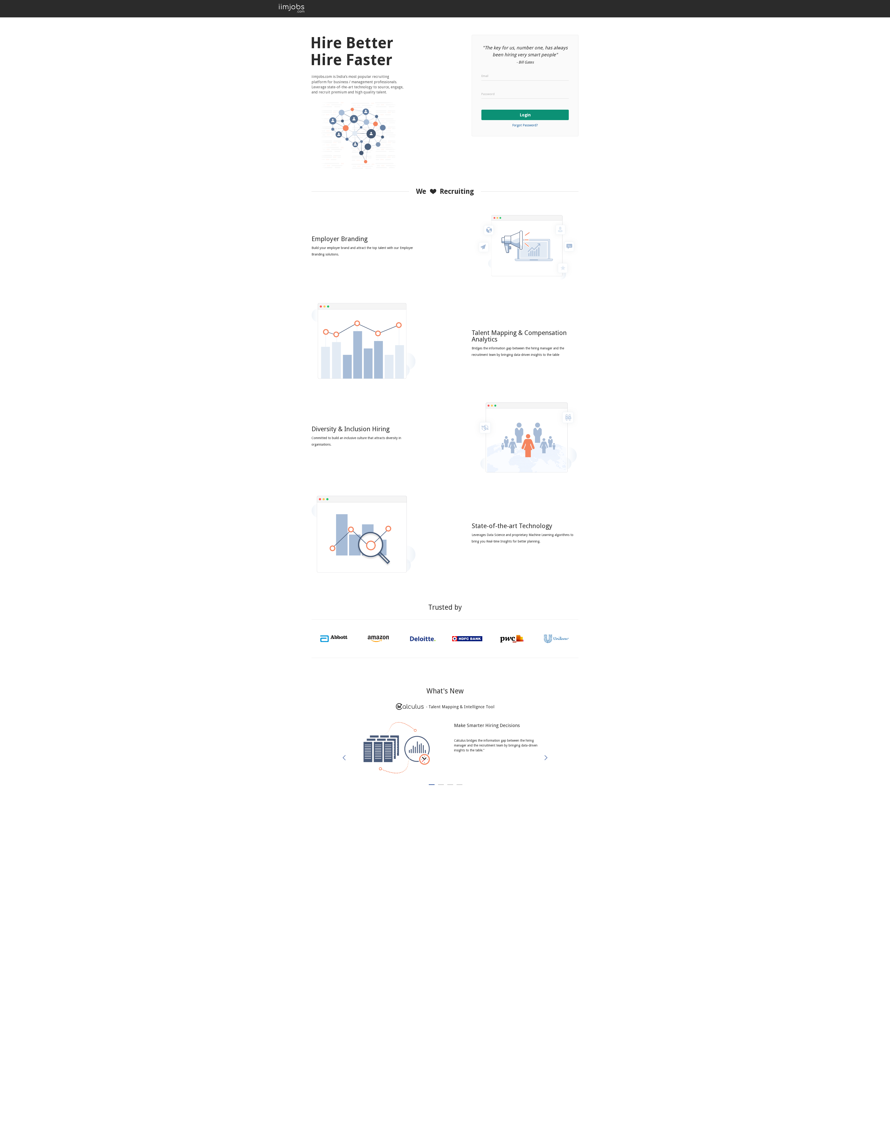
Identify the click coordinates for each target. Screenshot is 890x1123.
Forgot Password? (525, 125)
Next (545, 758)
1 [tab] (432, 784)
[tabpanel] (445, 752)
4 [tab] (459, 784)
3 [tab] (450, 784)
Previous (346, 758)
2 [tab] (441, 784)
